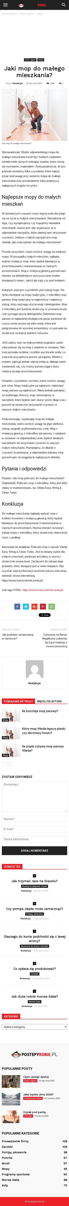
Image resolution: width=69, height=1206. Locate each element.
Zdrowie (28, 1116)
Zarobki (34, 974)
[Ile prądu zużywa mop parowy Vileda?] (11, 750)
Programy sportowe (16, 1174)
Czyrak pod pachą (34, 1112)
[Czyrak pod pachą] (11, 1116)
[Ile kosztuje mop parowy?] (11, 715)
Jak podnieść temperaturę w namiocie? (17, 636)
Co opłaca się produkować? (34, 969)
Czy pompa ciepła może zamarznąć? (34, 909)
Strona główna (9, 13)
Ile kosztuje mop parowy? (40, 711)
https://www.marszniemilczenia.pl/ (42, 590)
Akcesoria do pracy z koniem (34, 946)
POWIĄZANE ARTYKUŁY (18, 701)
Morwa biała (34, 1001)
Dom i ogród (30, 59)
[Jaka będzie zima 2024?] (11, 1099)
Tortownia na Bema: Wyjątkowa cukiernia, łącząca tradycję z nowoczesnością (54, 640)
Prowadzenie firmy (33, 1098)
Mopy (40, 59)
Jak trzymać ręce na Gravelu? (34, 881)
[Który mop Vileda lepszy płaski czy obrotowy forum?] (11, 733)
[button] (64, 5)
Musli (6, 1163)
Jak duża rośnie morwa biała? (34, 996)
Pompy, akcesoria (34, 914)
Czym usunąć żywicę (36, 1076)
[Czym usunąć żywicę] (11, 1081)
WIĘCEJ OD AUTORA (49, 701)
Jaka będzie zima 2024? (38, 1094)
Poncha (7, 1157)
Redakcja (18, 83)
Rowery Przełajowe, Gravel (34, 886)
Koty (5, 1185)
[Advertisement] (34, 37)
